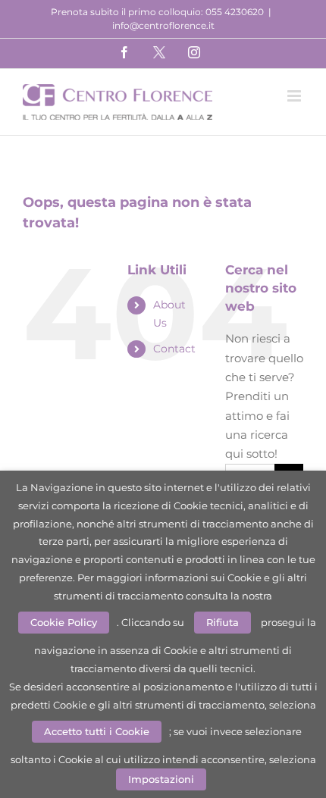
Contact (174, 348)
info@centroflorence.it (163, 25)
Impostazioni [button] (161, 779)
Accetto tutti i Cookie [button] (96, 731)
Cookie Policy (63, 622)
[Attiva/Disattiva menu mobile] (295, 96)
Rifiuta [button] (222, 622)
